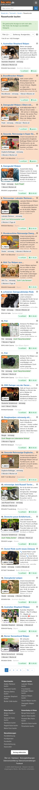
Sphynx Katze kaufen (28, 716)
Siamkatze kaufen (10, 723)
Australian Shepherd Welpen (17, 607)
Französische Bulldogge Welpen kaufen (27, 691)
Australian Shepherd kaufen (10, 697)
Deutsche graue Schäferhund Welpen (15, 517)
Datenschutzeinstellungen (27, 761)
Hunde (19, 13)
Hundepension (9, 738)
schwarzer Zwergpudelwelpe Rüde (18, 291)
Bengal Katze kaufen (28, 713)
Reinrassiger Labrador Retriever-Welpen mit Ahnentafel (16, 199)
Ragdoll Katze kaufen (11, 725)
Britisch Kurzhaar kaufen (9, 714)
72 (28, 670)
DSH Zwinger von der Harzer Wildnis (15, 386)
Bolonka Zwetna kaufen (9, 692)
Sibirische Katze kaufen (29, 723)
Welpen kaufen (26, 681)
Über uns (7, 758)
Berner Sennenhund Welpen (16, 636)
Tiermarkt (12, 13)
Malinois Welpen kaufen (26, 697)
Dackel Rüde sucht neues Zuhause (19, 548)
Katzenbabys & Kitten (29, 710)
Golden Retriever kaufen (9, 685)
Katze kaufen (8, 710)
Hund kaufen (8, 681)
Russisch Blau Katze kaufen (28, 719)
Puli (6, 321)
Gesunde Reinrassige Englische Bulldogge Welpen (17, 453)
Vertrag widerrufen (19, 752)
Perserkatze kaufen (27, 726)
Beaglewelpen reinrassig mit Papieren (15, 418)
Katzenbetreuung (9, 744)
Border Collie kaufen (10, 701)
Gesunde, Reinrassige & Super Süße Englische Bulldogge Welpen (18, 134)
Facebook (19, 763)
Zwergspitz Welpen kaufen (27, 704)
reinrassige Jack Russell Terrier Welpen (16, 485)
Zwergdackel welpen (13, 578)
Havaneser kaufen (10, 689)
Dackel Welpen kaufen (28, 701)
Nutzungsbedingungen (27, 758)
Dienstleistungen (10, 733)
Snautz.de (4, 13)
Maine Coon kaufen (10, 728)
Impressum (15, 758)
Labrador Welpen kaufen (27, 685)
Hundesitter (8, 741)
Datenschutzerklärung (11, 761)
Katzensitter (8, 747)
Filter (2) (5, 34)
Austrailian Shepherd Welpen (16, 43)
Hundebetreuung (9, 736)
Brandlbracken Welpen (13, 75)
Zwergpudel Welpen (12, 166)
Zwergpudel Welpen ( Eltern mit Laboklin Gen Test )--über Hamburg (16, 105)
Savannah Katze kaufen (9, 719)
